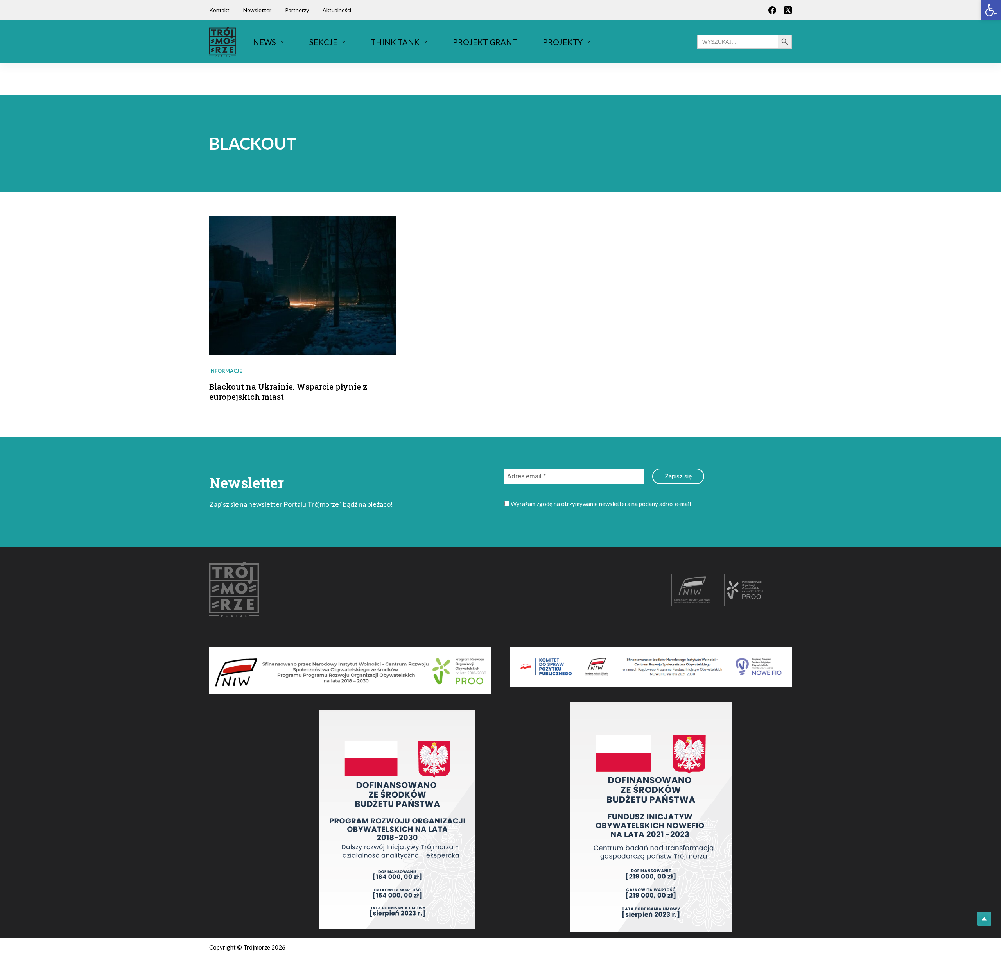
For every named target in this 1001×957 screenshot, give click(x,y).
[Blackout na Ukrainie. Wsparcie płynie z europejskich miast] (302, 285)
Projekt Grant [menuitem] (485, 42)
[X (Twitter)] (788, 10)
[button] (991, 10)
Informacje (225, 371)
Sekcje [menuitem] (323, 42)
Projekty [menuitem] (563, 42)
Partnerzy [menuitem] (297, 10)
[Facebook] (772, 10)
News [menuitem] (264, 42)
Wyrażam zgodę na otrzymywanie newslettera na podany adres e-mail (600, 503)
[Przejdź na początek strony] (984, 919)
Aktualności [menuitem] (337, 10)
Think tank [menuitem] (395, 42)
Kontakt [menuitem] (219, 10)
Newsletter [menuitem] (257, 10)
